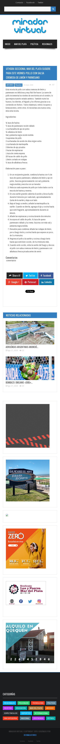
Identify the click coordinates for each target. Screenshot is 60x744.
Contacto (19, 2)
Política (34, 44)
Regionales (47, 44)
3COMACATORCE (30, 734)
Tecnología (25, 61)
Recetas (18, 85)
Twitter (40, 2)
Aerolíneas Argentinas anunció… (22, 347)
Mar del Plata (20, 44)
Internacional (23, 52)
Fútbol (50, 718)
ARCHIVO (10, 85)
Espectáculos (10, 713)
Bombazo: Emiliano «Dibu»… (19, 382)
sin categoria (10, 718)
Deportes (9, 61)
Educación (39, 52)
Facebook (30, 2)
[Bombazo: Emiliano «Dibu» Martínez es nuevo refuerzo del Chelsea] (30, 368)
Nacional (9, 52)
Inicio (7, 44)
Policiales (23, 703)
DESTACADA (38, 718)
